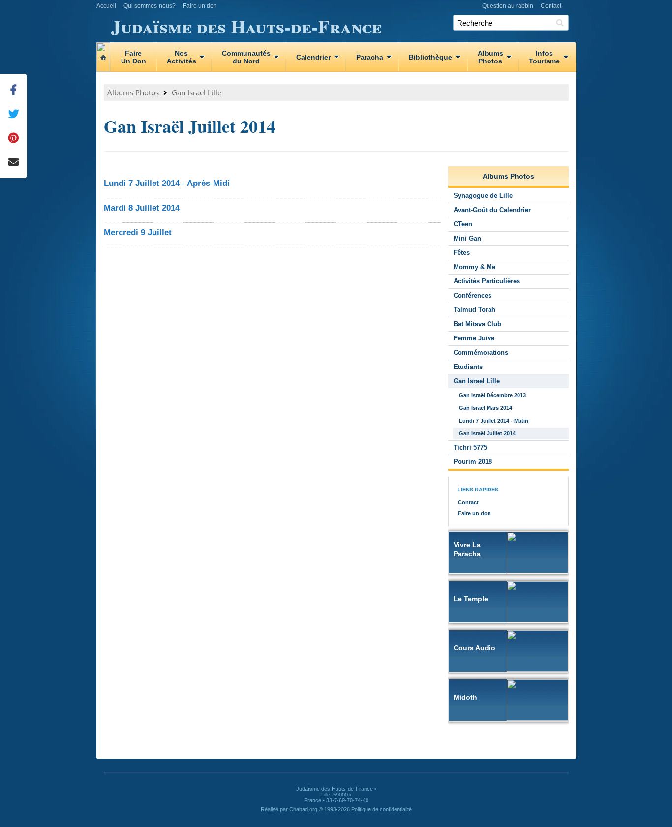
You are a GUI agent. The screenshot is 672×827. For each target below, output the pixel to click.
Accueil (106, 5)
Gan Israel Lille (196, 92)
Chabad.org (303, 809)
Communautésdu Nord (246, 57)
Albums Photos (133, 92)
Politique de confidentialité (381, 809)
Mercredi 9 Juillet (138, 232)
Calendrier (313, 57)
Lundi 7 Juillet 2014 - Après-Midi (167, 183)
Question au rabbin (507, 5)
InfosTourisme (544, 57)
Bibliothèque (430, 57)
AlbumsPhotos (490, 57)
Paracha (369, 57)
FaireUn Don (133, 57)
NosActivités (181, 57)
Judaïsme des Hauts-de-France (246, 24)
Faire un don (200, 5)
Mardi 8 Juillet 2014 (142, 208)
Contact (551, 5)
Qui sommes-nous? (149, 5)
